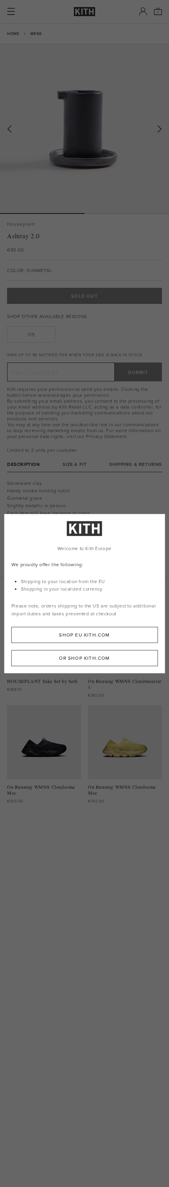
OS (31, 334)
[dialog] (84, 593)
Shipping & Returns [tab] (135, 464)
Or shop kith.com (84, 658)
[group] (84, 128)
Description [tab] (23, 464)
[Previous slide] (9, 129)
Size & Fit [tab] (74, 464)
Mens (36, 33)
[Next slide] (159, 129)
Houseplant (21, 224)
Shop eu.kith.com (84, 634)
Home (13, 33)
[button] (126, 213)
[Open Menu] (11, 11)
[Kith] (84, 11)
